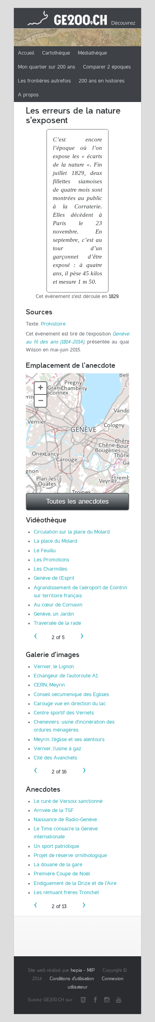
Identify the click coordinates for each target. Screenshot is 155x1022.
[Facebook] (95, 1000)
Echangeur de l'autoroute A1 (66, 676)
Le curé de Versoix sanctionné (68, 801)
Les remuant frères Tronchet (66, 892)
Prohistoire (53, 324)
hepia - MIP (83, 970)
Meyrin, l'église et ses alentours (69, 739)
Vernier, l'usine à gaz (57, 748)
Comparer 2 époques (107, 67)
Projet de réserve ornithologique (70, 855)
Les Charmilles (50, 569)
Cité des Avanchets (55, 758)
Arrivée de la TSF (54, 810)
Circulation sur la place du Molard (72, 532)
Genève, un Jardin (54, 614)
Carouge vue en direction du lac (70, 703)
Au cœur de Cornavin (58, 605)
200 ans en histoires (101, 81)
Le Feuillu (45, 550)
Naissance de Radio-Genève (65, 819)
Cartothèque (56, 53)
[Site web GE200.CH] (83, 1000)
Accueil (26, 53)
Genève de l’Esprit (54, 578)
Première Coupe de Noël (62, 874)
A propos (28, 95)
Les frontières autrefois (44, 81)
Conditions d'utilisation (72, 978)
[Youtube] (118, 1000)
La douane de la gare (58, 864)
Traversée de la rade (57, 623)
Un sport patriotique (56, 846)
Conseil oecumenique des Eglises (71, 694)
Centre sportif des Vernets (64, 713)
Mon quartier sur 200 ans (46, 67)
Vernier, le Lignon (54, 666)
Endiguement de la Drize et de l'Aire (75, 883)
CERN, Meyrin (49, 685)
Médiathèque (92, 53)
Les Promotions (51, 560)
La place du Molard (55, 541)
